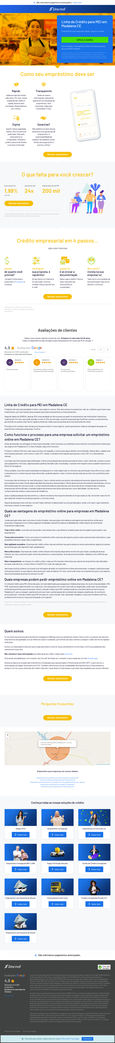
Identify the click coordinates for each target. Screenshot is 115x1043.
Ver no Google (39, 352)
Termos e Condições (29, 1031)
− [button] (7, 738)
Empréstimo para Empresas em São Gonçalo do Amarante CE (57, 778)
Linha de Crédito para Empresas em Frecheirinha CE (57, 780)
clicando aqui (92, 658)
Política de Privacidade (69, 1038)
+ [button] (7, 734)
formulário (19, 282)
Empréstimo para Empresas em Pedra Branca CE (57, 787)
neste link (68, 654)
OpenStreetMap (105, 764)
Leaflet (97, 764)
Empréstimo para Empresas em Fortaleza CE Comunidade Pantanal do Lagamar (57, 782)
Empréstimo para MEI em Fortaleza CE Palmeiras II (57, 784)
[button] (101, 349)
